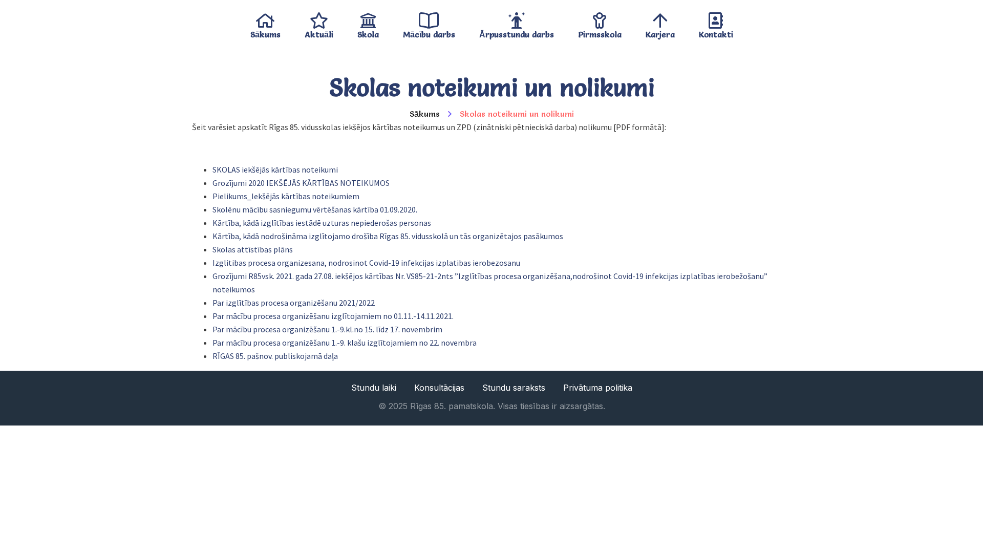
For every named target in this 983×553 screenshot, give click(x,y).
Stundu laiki (373, 387)
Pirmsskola (600, 32)
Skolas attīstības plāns (252, 249)
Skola (368, 32)
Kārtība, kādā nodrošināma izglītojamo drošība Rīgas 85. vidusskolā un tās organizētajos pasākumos (387, 236)
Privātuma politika (597, 387)
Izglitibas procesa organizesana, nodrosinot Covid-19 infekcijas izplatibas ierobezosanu (366, 263)
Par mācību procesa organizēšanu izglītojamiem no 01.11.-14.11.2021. (333, 316)
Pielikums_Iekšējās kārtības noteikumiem (285, 196)
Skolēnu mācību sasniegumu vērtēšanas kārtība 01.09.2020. (314, 209)
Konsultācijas (439, 387)
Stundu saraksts (513, 387)
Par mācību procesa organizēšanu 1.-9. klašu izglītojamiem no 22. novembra (344, 342)
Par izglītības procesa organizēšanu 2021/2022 (293, 302)
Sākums (265, 32)
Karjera (660, 32)
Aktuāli (319, 32)
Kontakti (716, 32)
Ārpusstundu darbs (516, 32)
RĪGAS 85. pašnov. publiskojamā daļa (275, 356)
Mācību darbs (429, 32)
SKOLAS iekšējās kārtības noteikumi (275, 169)
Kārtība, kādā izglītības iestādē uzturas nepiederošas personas (321, 223)
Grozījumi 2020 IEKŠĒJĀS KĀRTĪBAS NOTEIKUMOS (301, 183)
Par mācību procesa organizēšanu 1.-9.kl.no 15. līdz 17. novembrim (327, 329)
